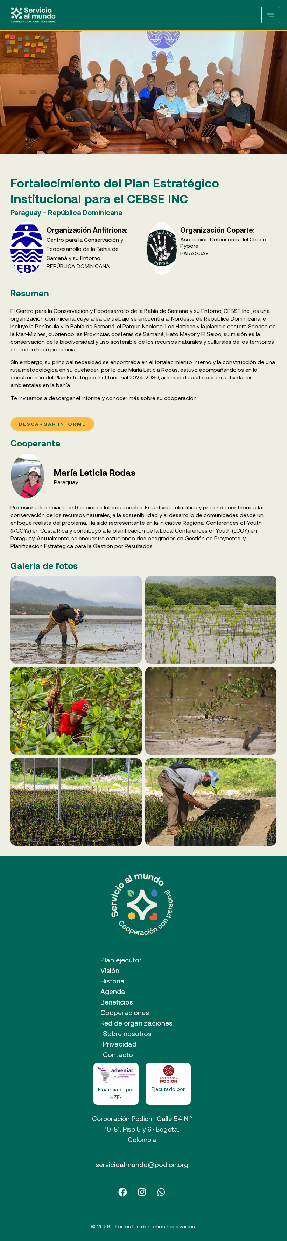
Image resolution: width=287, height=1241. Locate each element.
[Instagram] (142, 1192)
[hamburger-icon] (270, 15)
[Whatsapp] (161, 1192)
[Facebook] (123, 1192)
